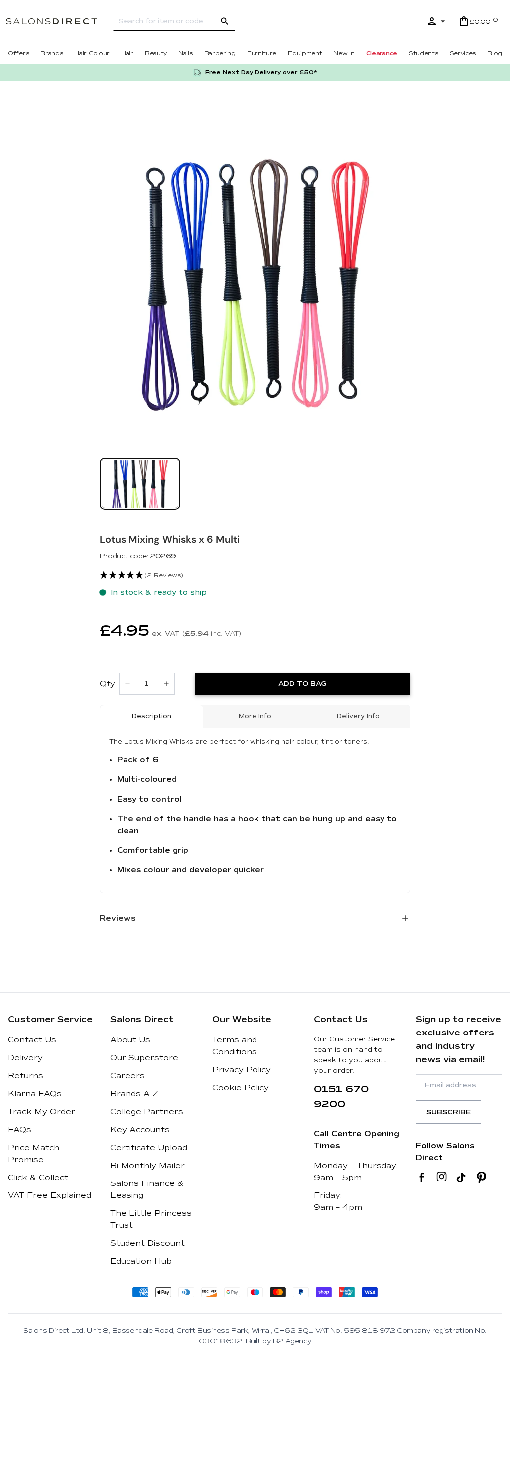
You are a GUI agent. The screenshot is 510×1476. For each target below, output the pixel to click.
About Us (130, 1040)
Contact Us (32, 1040)
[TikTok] (461, 1177)
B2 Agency (292, 1341)
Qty (107, 684)
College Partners (146, 1112)
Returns (25, 1076)
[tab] (140, 484)
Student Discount (147, 1243)
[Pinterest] (481, 1177)
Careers (127, 1076)
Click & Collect (38, 1177)
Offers (18, 53)
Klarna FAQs (35, 1094)
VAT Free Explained (49, 1195)
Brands (51, 53)
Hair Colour (92, 53)
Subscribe (448, 1112)
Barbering (220, 53)
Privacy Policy (241, 1070)
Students (423, 53)
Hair (127, 53)
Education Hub (141, 1261)
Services (463, 53)
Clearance (381, 53)
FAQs (19, 1130)
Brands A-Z (134, 1094)
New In (343, 53)
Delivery (25, 1058)
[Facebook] (422, 1177)
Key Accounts (140, 1130)
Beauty (156, 53)
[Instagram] (441, 1177)
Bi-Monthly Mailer (147, 1166)
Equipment (305, 53)
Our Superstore (144, 1058)
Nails (185, 53)
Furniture (261, 53)
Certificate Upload (148, 1148)
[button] (255, 575)
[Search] (225, 21)
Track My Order (41, 1112)
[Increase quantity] (166, 684)
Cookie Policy (240, 1088)
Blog (494, 53)
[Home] (59, 21)
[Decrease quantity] (127, 684)
